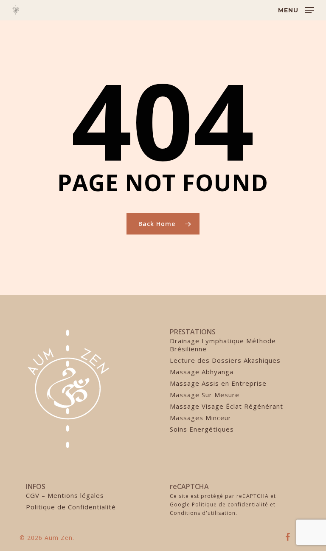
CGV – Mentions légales (65, 496)
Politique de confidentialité (230, 504)
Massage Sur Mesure (204, 395)
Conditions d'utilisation (203, 513)
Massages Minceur (200, 418)
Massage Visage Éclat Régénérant (226, 406)
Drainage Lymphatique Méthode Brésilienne (223, 345)
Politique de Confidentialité (71, 507)
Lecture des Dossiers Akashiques (225, 360)
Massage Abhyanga (201, 372)
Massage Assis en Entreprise (218, 383)
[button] (296, 9)
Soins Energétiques (202, 429)
